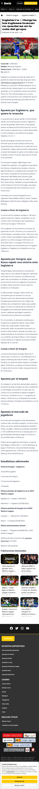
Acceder (20, 3)
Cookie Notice (10, 772)
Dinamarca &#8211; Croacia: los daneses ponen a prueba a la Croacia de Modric (29, 590)
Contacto (8, 638)
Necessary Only (19, 781)
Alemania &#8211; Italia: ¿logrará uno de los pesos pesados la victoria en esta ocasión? (29, 568)
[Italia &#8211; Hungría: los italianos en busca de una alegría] (29, 602)
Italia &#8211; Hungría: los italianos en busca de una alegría (28, 611)
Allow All (19, 777)
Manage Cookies (19, 785)
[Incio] (2, 15)
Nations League (12, 15)
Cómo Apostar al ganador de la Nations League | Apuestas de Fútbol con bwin (9, 568)
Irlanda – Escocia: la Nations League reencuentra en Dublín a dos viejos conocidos (9, 611)
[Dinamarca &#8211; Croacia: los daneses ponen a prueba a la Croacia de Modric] (29, 581)
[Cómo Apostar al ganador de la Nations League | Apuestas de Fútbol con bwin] (10, 559)
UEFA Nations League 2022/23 (12, 83)
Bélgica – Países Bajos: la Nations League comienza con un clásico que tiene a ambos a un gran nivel (9, 590)
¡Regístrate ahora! (31, 3)
